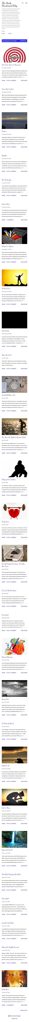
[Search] (23, 3)
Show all (23, 40)
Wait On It (5, 766)
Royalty (4, 155)
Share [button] (3, 80)
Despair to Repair (7, 246)
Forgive (4, 131)
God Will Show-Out (8, 395)
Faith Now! (5, 989)
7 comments (10, 219)
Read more (24, 80)
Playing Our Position (9, 479)
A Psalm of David (8, 723)
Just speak (5, 615)
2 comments (10, 1005)
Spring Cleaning (7, 657)
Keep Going (5, 331)
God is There (6, 808)
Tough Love (5, 522)
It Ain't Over (6, 288)
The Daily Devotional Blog (9, 4)
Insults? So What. (8, 923)
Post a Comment (11, 80)
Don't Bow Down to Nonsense (11, 65)
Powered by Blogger (15, 1016)
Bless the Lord (6, 355)
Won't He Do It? (7, 850)
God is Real (5, 204)
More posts (23, 1010)
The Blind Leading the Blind (11, 874)
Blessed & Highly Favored (10, 947)
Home (3, 33)
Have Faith (5, 899)
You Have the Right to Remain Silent (14, 437)
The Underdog (6, 180)
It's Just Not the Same (9, 590)
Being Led (5, 699)
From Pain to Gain (8, 89)
